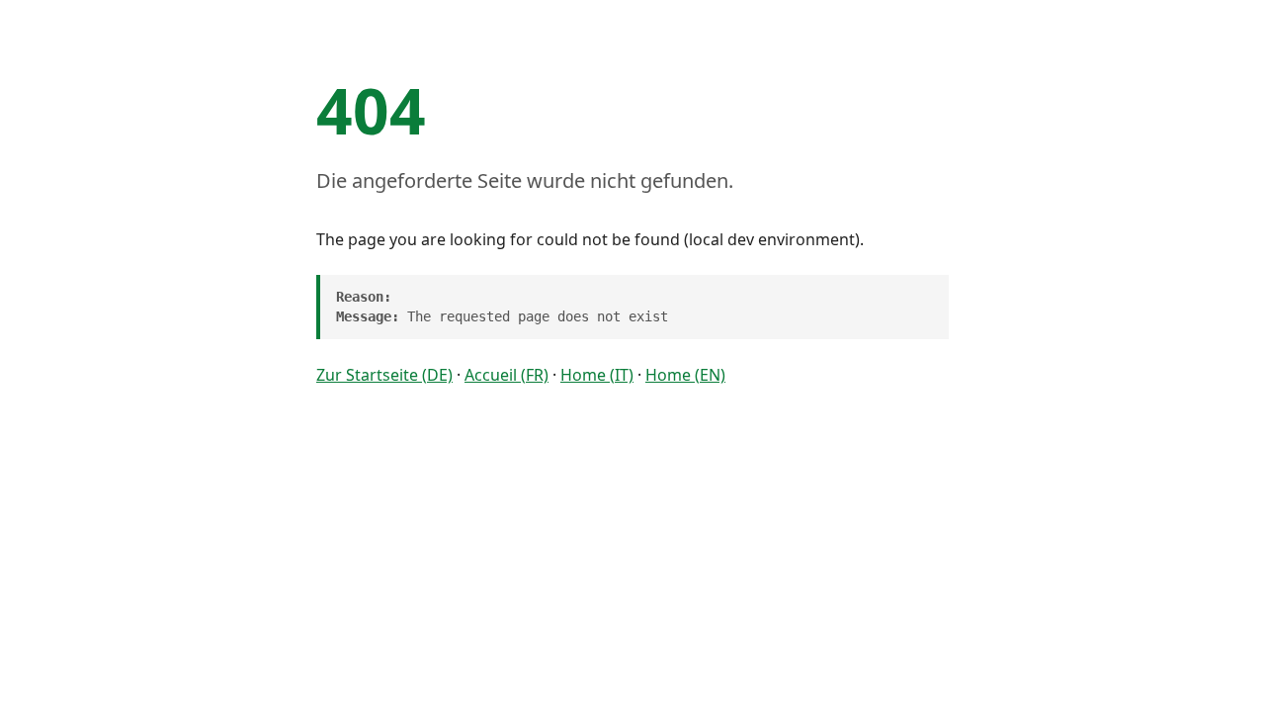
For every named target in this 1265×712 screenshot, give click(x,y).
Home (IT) (596, 375)
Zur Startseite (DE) (384, 375)
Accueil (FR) (506, 375)
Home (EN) (685, 375)
